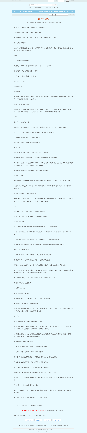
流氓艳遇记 (56, 22)
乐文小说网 (20, 8)
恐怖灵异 (56, 11)
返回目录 (38, 420)
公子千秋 (56, 7)
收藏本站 (20, 0)
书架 (72, 11)
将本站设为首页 (15, 0)
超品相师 (39, 22)
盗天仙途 (37, 7)
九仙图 (60, 22)
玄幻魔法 (20, 11)
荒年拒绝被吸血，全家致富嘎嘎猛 (62, 425)
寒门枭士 (49, 7)
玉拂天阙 (25, 425)
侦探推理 (41, 11)
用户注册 (72, 0)
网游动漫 (46, 11)
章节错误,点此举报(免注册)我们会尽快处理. (34, 410)
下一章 (47, 420)
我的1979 (46, 22)
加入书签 (57, 420)
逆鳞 (37, 22)
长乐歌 (45, 7)
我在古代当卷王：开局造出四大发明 (50, 425)
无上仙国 (31, 22)
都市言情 (30, 11)
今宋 (52, 7)
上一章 (29, 420)
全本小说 (66, 11)
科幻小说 (51, 11)
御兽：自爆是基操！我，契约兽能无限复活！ (35, 425)
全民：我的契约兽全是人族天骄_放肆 (35, 429)
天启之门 (52, 22)
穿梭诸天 (41, 7)
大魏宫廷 (49, 22)
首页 (15, 11)
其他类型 (61, 11)
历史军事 (35, 11)
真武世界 (43, 22)
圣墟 (34, 7)
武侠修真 (25, 11)
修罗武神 (34, 22)
